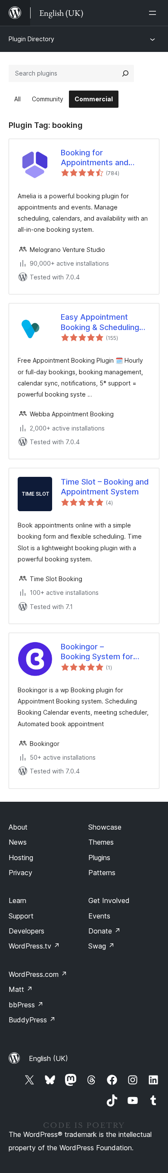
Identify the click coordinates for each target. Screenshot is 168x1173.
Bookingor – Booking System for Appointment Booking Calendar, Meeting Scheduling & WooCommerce (100, 652)
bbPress (26, 1004)
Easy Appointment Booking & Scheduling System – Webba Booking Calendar (100, 322)
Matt (21, 989)
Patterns (101, 872)
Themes (101, 842)
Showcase (104, 827)
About (18, 827)
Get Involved (109, 900)
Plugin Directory (31, 38)
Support (21, 916)
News (18, 842)
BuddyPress (32, 1019)
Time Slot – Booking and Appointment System (105, 486)
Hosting (21, 857)
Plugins (99, 857)
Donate (104, 931)
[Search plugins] (125, 73)
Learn (17, 900)
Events (99, 916)
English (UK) (48, 1058)
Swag (101, 946)
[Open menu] (154, 13)
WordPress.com (38, 974)
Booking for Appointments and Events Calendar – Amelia (94, 158)
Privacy (20, 872)
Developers (26, 931)
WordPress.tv (34, 946)
